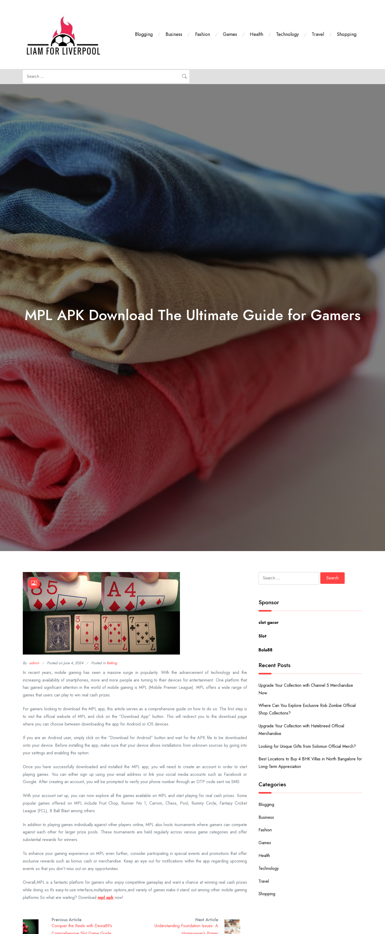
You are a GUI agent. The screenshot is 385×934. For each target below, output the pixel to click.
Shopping (346, 34)
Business (174, 34)
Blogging (144, 34)
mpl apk (105, 897)
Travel (318, 34)
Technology (287, 34)
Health (256, 34)
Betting (112, 663)
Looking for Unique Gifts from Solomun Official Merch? (307, 746)
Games (230, 34)
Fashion (202, 34)
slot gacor (268, 622)
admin (34, 663)
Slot (262, 636)
